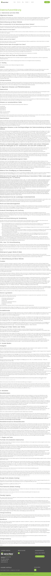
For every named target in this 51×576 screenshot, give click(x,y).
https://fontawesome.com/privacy (6, 493)
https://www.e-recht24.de (7, 545)
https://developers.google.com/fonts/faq (28, 483)
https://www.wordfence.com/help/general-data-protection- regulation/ (13, 536)
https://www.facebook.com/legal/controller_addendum (12, 369)
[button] (19, 553)
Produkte (26, 2)
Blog (23, 2)
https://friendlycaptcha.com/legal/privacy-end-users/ (38, 504)
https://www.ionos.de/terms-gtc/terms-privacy (8, 71)
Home (15, 2)
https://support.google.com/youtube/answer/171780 (23, 456)
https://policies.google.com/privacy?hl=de (8, 469)
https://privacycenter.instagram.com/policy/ (32, 378)
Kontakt (32, 2)
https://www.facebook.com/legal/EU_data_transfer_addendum (11, 378)
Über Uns (18, 2)
